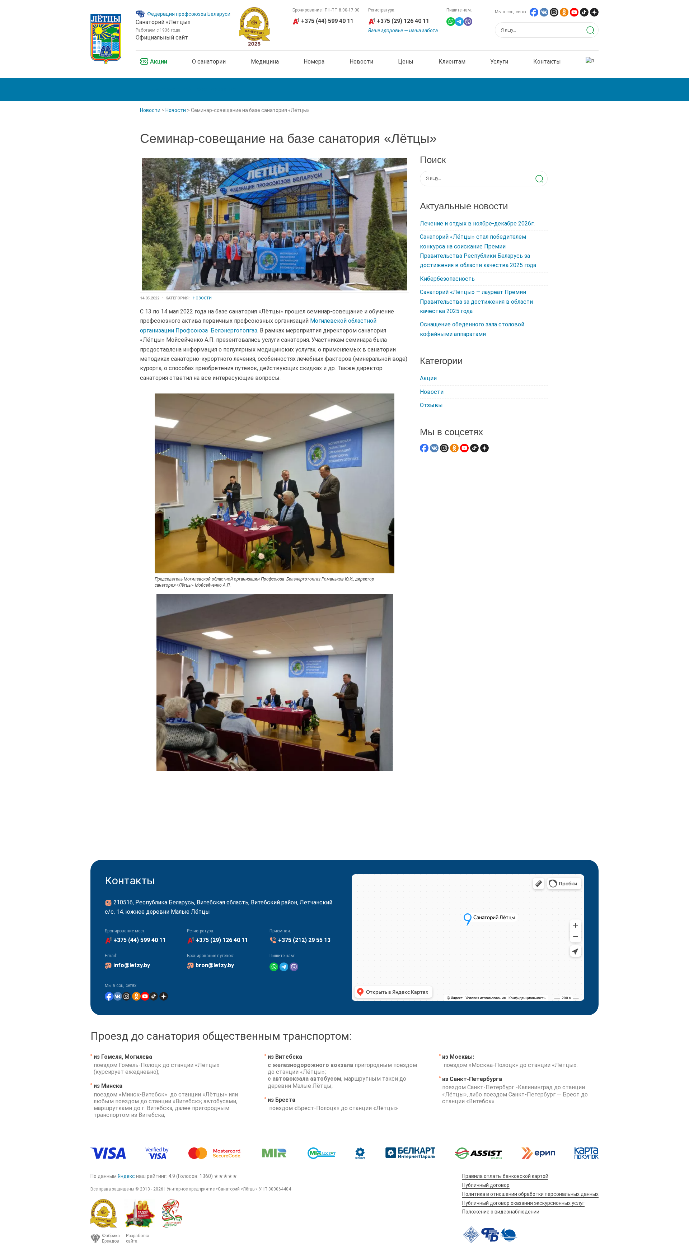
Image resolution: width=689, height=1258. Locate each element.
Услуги (499, 61)
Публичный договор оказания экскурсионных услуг (523, 1203)
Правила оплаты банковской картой (505, 1176)
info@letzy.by (131, 965)
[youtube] (574, 12)
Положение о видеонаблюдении (500, 1212)
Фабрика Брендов (117, 1238)
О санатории (209, 61)
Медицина (265, 61)
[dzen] (594, 12)
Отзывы (431, 405)
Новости (361, 61)
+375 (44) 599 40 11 (327, 21)
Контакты (547, 61)
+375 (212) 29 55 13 (304, 940)
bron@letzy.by (215, 965)
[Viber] (468, 21)
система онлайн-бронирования (194, 89)
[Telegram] (459, 21)
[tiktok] (584, 12)
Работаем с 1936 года (158, 30)
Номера (314, 61)
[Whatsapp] (450, 21)
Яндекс (126, 1176)
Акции (158, 61)
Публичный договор (486, 1185)
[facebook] (534, 12)
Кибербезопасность (447, 278)
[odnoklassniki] (564, 12)
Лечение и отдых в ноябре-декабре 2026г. (477, 223)
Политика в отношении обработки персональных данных (530, 1194)
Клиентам (452, 61)
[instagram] (554, 12)
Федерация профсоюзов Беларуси (188, 14)
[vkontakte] (544, 12)
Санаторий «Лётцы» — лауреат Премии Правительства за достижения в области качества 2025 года (476, 301)
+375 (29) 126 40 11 (403, 21)
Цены (405, 61)
